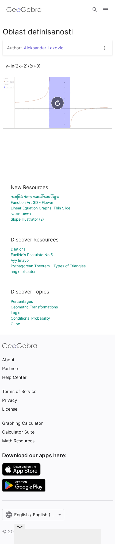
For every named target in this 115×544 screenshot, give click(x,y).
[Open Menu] (105, 9)
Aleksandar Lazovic (43, 47)
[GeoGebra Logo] (23, 9)
